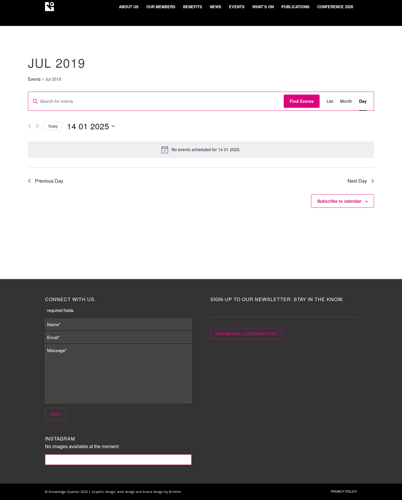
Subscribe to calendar (339, 201)
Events (34, 79)
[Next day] (37, 126)
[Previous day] (29, 126)
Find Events (302, 101)
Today (53, 125)
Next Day (357, 180)
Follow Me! (118, 459)
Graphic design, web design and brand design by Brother (136, 491)
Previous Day (49, 180)
